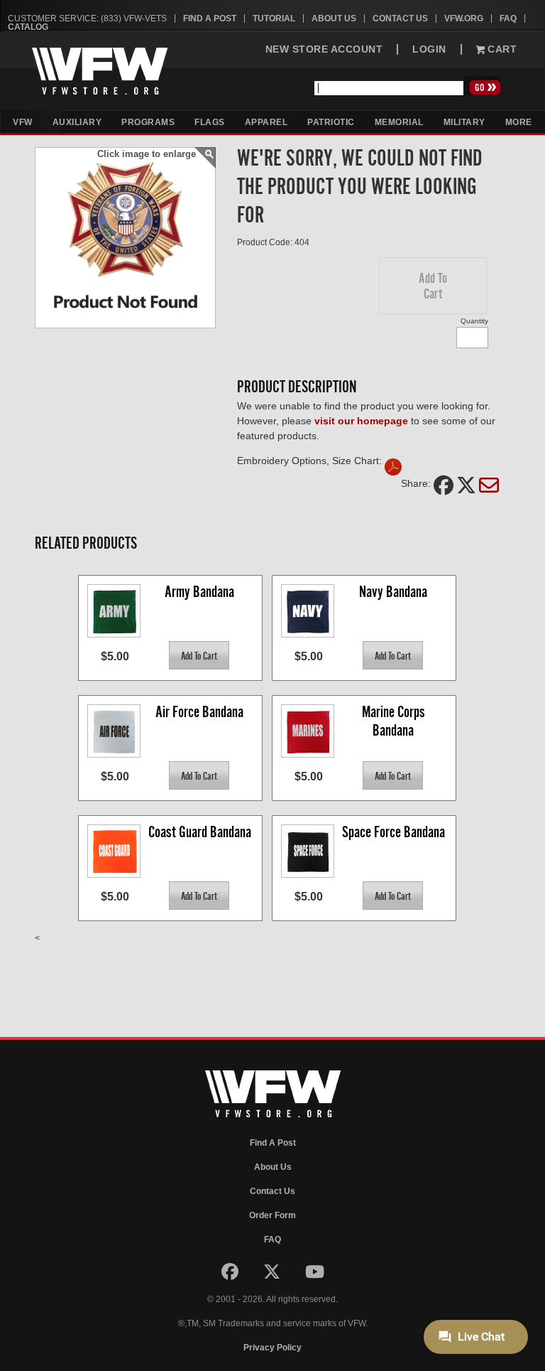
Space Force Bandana (393, 832)
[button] (433, 285)
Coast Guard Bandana (199, 832)
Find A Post (209, 18)
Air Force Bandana (199, 712)
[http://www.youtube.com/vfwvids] (315, 1275)
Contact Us (400, 18)
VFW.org (463, 18)
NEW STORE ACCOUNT (324, 49)
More (518, 122)
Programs (148, 122)
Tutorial (274, 18)
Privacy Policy (272, 1348)
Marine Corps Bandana (395, 721)
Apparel (266, 122)
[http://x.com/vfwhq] (273, 1275)
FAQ (508, 18)
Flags (209, 122)
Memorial (399, 122)
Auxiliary (77, 122)
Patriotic (331, 122)
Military (464, 122)
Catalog (28, 27)
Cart (501, 49)
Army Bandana (199, 592)
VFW (23, 122)
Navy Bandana (393, 592)
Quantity (474, 321)
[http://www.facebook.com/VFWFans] (231, 1275)
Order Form (272, 1215)
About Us (334, 18)
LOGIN (429, 49)
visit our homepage (361, 420)
